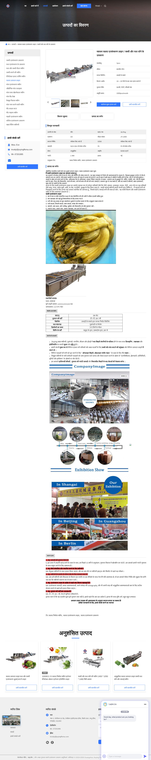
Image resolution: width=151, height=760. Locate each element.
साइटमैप (30, 757)
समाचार (13, 728)
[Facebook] (52, 743)
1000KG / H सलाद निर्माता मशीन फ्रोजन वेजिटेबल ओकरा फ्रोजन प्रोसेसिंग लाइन (56, 677)
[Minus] (145, 704)
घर (25, 6)
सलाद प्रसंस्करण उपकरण (90, 615)
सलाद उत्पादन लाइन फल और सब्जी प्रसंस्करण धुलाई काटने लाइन (18, 677)
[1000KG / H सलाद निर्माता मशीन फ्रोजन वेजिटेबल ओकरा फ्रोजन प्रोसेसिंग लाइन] (57, 658)
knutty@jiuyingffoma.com (21, 150)
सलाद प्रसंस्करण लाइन (71, 615)
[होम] (8, 5)
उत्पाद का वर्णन (97, 116)
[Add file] (104, 756)
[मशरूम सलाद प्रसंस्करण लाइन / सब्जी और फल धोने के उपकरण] (69, 73)
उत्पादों (45, 6)
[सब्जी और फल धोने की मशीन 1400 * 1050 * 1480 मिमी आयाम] (93, 658)
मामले (12, 732)
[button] (9, 664)
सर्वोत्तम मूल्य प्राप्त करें (108, 104)
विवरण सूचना (62, 116)
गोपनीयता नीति (21, 757)
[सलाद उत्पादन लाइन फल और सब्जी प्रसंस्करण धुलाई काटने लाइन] (21, 658)
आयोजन (55, 6)
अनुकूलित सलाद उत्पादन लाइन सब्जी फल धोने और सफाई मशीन (128, 677)
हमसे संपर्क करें (68, 6)
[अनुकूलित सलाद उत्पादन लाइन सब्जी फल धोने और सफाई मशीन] (129, 658)
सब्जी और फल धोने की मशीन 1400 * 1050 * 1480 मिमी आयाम (93, 677)
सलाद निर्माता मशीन (55, 615)
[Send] (145, 756)
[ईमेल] (9, 160)
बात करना (84, 6)
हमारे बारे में (34, 6)
